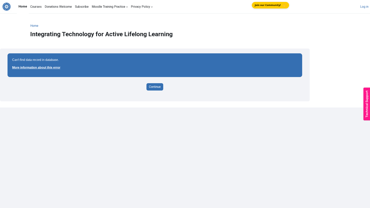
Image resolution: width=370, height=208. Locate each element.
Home (34, 26)
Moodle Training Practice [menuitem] (108, 6)
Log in (364, 6)
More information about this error (36, 67)
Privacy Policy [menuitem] (140, 6)
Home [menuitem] (22, 6)
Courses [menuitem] (36, 6)
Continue (155, 87)
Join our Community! (271, 5)
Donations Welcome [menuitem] (58, 6)
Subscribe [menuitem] (82, 6)
